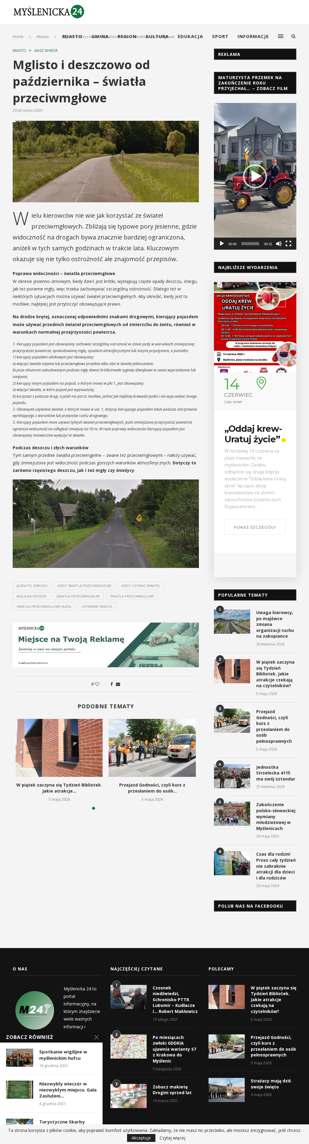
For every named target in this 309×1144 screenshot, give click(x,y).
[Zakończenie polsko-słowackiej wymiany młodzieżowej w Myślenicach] (232, 814)
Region (127, 36)
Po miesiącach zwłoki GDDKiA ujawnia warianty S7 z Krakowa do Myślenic (174, 1049)
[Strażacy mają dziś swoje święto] (227, 1090)
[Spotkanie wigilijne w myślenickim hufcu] (19, 1058)
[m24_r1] (106, 625)
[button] (255, 176)
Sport (220, 36)
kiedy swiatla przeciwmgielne (84, 585)
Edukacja (190, 36)
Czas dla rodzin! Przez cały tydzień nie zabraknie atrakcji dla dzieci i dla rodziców (276, 865)
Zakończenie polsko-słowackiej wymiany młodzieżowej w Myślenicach (275, 816)
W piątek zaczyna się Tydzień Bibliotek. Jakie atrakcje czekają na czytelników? (275, 673)
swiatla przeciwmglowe (132, 596)
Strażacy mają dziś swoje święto (271, 1084)
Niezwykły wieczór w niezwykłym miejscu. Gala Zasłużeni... (68, 1090)
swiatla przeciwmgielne (78, 596)
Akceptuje (141, 1138)
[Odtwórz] (222, 244)
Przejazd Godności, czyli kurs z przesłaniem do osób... (152, 788)
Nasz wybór (46, 51)
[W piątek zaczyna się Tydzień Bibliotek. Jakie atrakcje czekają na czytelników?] (59, 748)
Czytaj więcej (172, 1138)
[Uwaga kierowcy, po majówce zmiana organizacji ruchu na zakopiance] (232, 622)
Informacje (253, 36)
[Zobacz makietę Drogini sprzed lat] (128, 1096)
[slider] (250, 243)
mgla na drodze (31, 596)
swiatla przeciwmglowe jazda (44, 606)
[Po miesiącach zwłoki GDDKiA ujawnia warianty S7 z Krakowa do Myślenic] (128, 1046)
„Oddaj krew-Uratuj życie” (253, 433)
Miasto (72, 36)
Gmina (100, 36)
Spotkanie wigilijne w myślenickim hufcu (63, 1055)
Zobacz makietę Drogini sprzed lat (172, 1090)
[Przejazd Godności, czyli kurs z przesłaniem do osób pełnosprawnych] (152, 748)
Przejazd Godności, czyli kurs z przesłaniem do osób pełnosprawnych (274, 726)
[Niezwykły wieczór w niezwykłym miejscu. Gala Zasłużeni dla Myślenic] (19, 1090)
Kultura (157, 36)
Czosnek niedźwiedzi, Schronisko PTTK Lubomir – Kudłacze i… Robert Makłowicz (175, 999)
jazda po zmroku (32, 585)
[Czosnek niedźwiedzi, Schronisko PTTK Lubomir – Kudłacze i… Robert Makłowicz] (128, 997)
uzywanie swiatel (97, 606)
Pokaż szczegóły (255, 527)
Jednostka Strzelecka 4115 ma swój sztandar (275, 773)
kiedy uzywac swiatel (141, 585)
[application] (255, 176)
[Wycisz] (279, 244)
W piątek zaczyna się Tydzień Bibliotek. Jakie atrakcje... (59, 788)
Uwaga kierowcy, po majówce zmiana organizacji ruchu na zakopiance (275, 624)
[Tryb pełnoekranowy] (288, 244)
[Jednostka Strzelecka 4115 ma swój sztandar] (232, 776)
